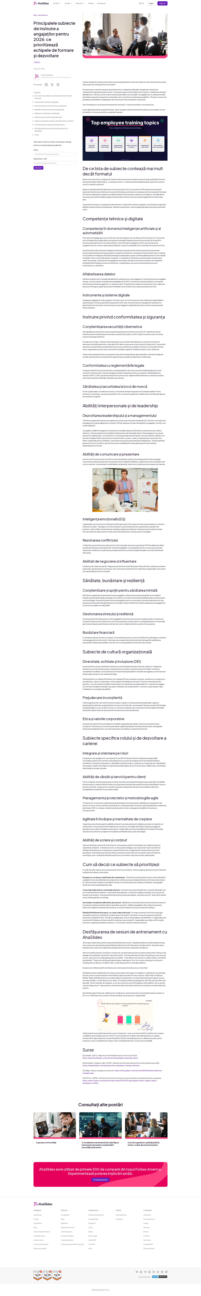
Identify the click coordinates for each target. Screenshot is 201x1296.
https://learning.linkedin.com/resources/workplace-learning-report (110, 1058)
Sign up (162, 3)
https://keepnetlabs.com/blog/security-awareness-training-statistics (111, 1065)
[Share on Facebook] (58, 85)
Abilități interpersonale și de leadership (49, 109)
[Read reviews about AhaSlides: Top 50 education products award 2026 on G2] (57, 1275)
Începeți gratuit (100, 1179)
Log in (151, 3)
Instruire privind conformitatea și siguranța (50, 106)
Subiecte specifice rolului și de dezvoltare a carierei (54, 121)
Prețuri (91, 3)
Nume (36, 150)
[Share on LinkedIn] (46, 85)
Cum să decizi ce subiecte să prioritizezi (49, 125)
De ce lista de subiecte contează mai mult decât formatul (53, 97)
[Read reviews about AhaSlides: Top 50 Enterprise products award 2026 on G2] (38, 1275)
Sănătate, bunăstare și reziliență (46, 113)
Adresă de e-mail (40, 159)
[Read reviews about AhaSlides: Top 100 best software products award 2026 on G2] (47, 1275)
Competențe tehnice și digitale (46, 102)
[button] (57, 3)
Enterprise (101, 3)
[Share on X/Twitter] (52, 85)
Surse (36, 135)
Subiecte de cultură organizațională (48, 117)
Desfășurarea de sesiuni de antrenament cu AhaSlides (51, 129)
